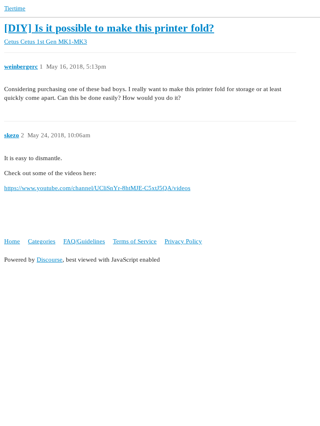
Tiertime (14, 8)
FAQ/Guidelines (84, 241)
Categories (41, 241)
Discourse (49, 259)
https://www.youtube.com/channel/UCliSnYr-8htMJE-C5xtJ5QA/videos (97, 188)
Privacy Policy (183, 241)
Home (12, 241)
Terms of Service (135, 241)
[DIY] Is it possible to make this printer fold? (109, 28)
